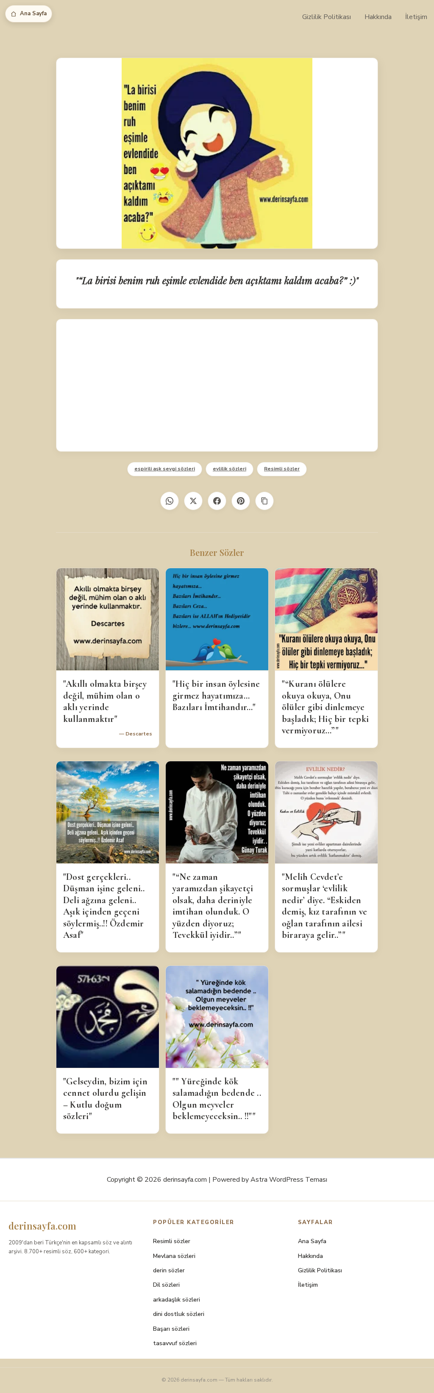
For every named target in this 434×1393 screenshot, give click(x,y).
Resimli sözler (282, 468)
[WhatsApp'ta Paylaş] (169, 501)
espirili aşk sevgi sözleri (164, 468)
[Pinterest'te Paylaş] (240, 501)
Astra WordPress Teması (288, 1179)
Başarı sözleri (171, 1329)
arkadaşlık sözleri (176, 1300)
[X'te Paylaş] (193, 501)
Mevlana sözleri (174, 1256)
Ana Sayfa (33, 13)
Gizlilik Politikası (326, 17)
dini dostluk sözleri (178, 1314)
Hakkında (378, 17)
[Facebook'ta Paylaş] (217, 501)
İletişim (416, 17)
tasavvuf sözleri (175, 1343)
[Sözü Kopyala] (264, 501)
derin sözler (169, 1270)
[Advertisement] (217, 385)
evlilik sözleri (229, 468)
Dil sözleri (166, 1285)
